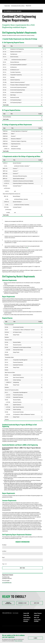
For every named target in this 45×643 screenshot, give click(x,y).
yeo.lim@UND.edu (6, 582)
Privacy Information (18, 640)
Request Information (8, 603)
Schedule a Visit (22, 603)
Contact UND (26, 613)
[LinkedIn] (8, 616)
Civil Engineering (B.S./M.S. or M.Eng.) (18, 5)
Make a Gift (36, 617)
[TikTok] (14, 616)
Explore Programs (38, 613)
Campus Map (26, 615)
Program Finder (7, 5)
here (27, 247)
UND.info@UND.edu (6, 613)
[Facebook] (6, 616)
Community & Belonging (26, 620)
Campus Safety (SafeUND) (37, 620)
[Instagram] (3, 616)
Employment (36, 615)
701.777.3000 (15, 613)
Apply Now (36, 603)
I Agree (38, 638)
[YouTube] (11, 616)
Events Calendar (26, 617)
